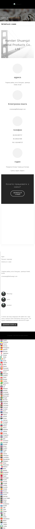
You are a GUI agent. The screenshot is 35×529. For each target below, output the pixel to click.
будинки (3, 18)
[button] (18, 193)
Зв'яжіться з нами (14, 18)
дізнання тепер (8, 324)
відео (2, 256)
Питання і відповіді (6, 259)
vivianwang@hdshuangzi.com (9, 276)
